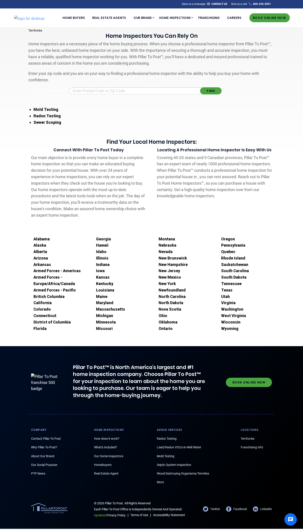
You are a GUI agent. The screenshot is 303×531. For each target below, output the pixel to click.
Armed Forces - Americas (57, 270)
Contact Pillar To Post (46, 438)
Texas (226, 290)
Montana (167, 239)
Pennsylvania (233, 245)
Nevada (166, 251)
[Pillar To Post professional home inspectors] (29, 18)
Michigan (104, 315)
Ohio (163, 315)
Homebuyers (103, 465)
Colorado (42, 309)
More (160, 482)
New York (167, 283)
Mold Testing (45, 109)
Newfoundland (172, 290)
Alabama (41, 239)
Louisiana (105, 290)
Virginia (228, 302)
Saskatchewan (234, 264)
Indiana (103, 264)
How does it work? (106, 438)
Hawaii (102, 245)
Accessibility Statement (169, 515)
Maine (101, 296)
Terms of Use (139, 515)
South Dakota (233, 277)
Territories (35, 30)
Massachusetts (110, 309)
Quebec (228, 251)
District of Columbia (52, 322)
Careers (234, 18)
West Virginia (233, 315)
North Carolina (172, 296)
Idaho (101, 251)
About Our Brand (42, 456)
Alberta (40, 251)
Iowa (100, 270)
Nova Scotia (170, 309)
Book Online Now (269, 17)
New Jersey (169, 270)
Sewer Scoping (47, 122)
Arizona (40, 258)
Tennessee (231, 283)
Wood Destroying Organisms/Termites (183, 473)
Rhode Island (233, 258)
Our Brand (143, 18)
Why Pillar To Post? (44, 447)
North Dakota (171, 302)
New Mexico (170, 277)
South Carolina (235, 270)
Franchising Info (252, 447)
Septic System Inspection (174, 465)
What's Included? (105, 447)
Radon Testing (47, 116)
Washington (232, 309)
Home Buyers (74, 18)
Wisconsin (230, 322)
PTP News (38, 473)
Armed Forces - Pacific (54, 290)
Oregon (228, 239)
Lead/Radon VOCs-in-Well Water (179, 447)
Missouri (104, 328)
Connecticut (44, 315)
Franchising (209, 18)
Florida (40, 328)
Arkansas (42, 264)
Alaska (39, 245)
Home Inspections (175, 18)
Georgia (103, 239)
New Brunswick (173, 258)
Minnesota (106, 322)
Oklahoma (168, 322)
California (42, 302)
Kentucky (104, 283)
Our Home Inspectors (108, 456)
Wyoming (229, 328)
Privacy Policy (110, 515)
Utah (225, 296)
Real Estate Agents (109, 18)
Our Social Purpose (44, 465)
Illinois (102, 258)
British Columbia (49, 296)
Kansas (103, 277)
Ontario (166, 328)
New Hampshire (173, 264)
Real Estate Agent (106, 473)
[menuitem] (74, 18)
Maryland (104, 302)
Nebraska (167, 245)
